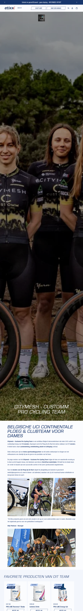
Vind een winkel (56, 8)
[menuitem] (19, 8)
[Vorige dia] (5, 2)
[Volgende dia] (76, 2)
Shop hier (38, 8)
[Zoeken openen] (68, 8)
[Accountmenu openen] (72, 8)
